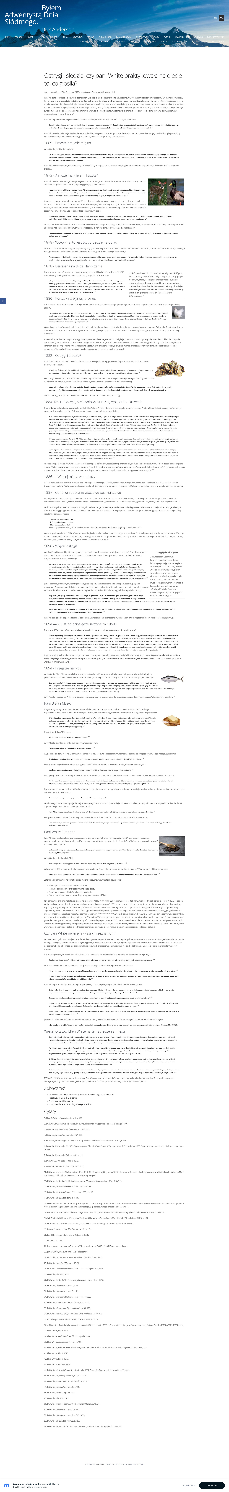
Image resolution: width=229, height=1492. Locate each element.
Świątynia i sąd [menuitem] (182, 37)
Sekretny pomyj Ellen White (61, 1101)
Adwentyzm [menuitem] (78, 37)
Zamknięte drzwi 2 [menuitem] (87, 41)
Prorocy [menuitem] (19, 37)
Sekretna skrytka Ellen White (128, 923)
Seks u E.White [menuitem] (217, 41)
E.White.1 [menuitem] (41, 37)
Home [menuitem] (7, 37)
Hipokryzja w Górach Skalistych (63, 1098)
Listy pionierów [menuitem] (179, 41)
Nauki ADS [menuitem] (198, 37)
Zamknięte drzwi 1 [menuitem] (215, 37)
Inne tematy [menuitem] (150, 41)
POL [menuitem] (215, 18)
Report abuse (189, 1485)
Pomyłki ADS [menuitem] (106, 41)
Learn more (212, 1485)
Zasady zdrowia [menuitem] (123, 37)
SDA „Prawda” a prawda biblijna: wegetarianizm (70, 1104)
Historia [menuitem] (155, 37)
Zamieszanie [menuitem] (135, 41)
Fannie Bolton (89, 395)
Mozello (100, 1464)
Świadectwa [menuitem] (141, 37)
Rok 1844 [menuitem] (121, 41)
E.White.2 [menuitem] (54, 37)
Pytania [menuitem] (167, 37)
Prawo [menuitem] (91, 37)
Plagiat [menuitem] (164, 41)
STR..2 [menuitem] (221, 18)
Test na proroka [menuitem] (199, 41)
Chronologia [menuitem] (105, 37)
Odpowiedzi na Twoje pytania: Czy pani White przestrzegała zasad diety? (81, 1094)
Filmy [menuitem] (65, 37)
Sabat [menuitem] (30, 37)
